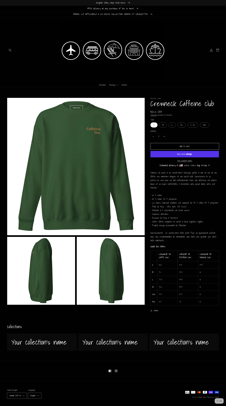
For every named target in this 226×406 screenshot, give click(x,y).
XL (182, 124)
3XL (204, 124)
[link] (42, 342)
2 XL (193, 124)
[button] (10, 50)
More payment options (184, 161)
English (32, 395)
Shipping (153, 115)
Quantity (153, 131)
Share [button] (156, 310)
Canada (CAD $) (15, 395)
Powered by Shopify (213, 397)
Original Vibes (202, 397)
